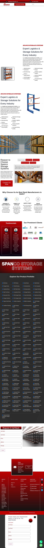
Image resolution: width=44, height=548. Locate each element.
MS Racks (5, 283)
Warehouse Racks (37, 295)
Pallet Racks (36, 283)
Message (2, 445)
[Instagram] (42, 487)
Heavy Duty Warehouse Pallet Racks (36, 411)
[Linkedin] (42, 490)
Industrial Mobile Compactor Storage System (6, 416)
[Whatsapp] (41, 545)
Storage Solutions (6, 298)
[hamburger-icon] (33, 4)
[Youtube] (42, 485)
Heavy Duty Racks (27, 295)
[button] (24, 103)
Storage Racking (37, 289)
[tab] (21, 160)
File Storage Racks (17, 298)
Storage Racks (6, 286)
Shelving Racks (27, 286)
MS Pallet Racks (17, 289)
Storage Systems (27, 292)
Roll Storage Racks (27, 305)
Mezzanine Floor (6, 295)
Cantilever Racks (37, 292)
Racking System (27, 289)
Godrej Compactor (17, 301)
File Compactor (37, 286)
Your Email (3, 434)
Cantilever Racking (7, 305)
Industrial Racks (6, 289)
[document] (22, 531)
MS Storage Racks (17, 295)
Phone (2, 438)
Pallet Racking (16, 286)
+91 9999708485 (35, 1)
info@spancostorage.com (13, 1)
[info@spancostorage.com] (6, 1)
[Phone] (41, 541)
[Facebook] (42, 479)
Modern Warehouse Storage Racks (6, 411)
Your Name (3, 431)
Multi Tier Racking (27, 298)
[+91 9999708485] (30, 1)
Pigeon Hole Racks (7, 301)
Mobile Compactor (27, 301)
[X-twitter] (42, 482)
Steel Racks (26, 283)
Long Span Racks (17, 292)
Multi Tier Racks (6, 292)
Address (2, 442)
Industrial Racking (37, 298)
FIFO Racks (16, 283)
